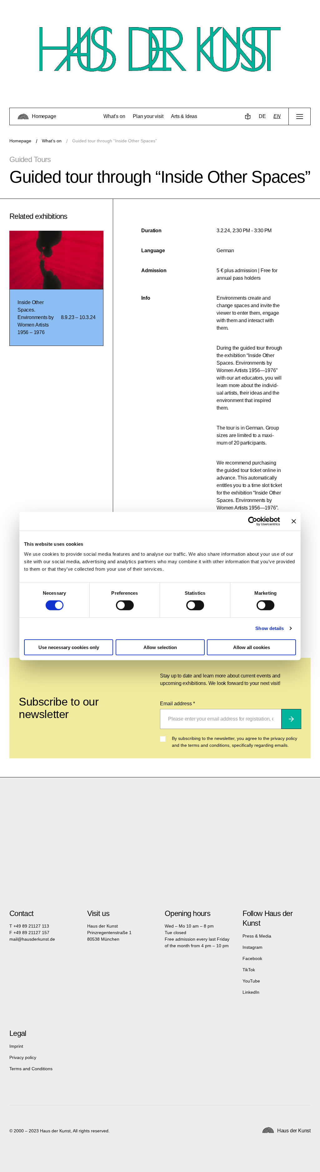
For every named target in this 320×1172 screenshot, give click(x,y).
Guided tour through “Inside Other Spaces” (114, 140)
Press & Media (256, 935)
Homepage (20, 140)
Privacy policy (22, 1057)
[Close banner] (294, 521)
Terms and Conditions (30, 1068)
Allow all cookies (251, 647)
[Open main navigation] (299, 116)
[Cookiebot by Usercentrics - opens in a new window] (252, 521)
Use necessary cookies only (68, 647)
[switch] (125, 605)
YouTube (251, 980)
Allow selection (160, 647)
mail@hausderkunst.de (32, 939)
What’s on (52, 140)
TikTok (248, 969)
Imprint (16, 1046)
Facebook (252, 958)
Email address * (177, 703)
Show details (269, 628)
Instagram (252, 947)
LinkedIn (250, 992)
